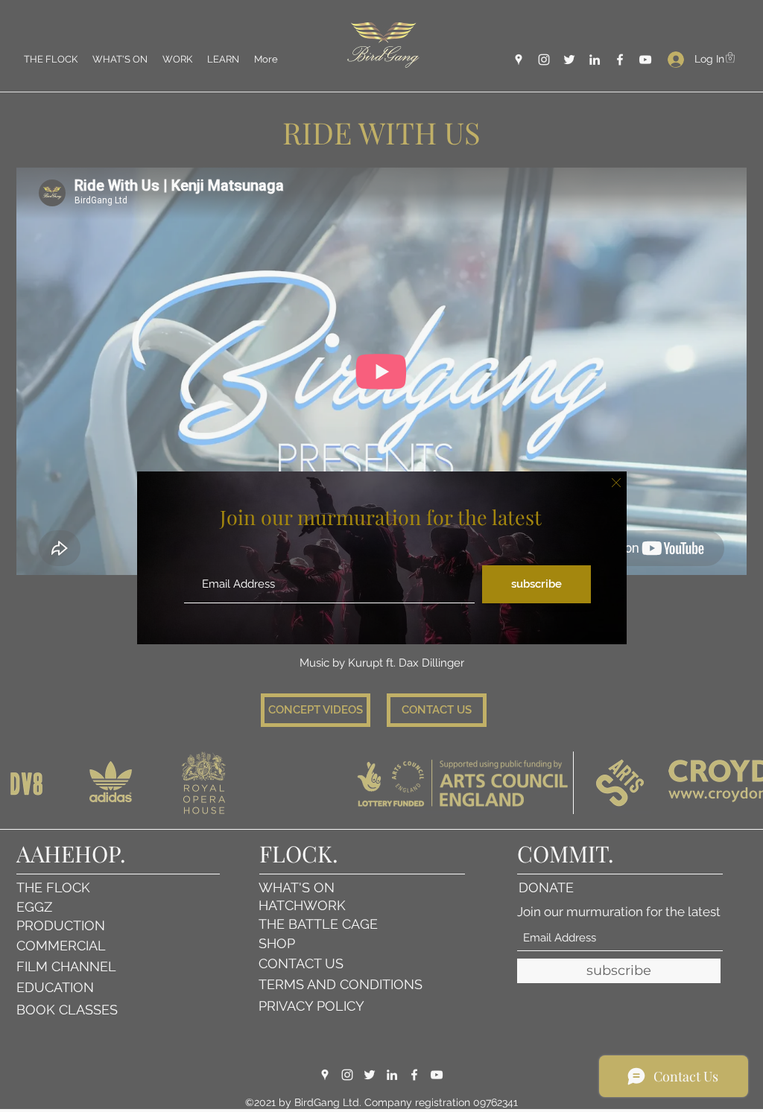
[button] (616, 482)
